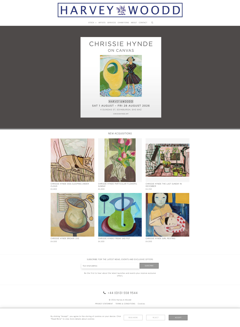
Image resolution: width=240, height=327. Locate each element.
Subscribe (149, 266)
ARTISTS (102, 23)
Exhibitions (123, 23)
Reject (156, 318)
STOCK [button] (91, 23)
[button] (152, 22)
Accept (178, 318)
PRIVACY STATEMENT (104, 304)
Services (111, 23)
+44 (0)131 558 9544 (122, 293)
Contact (143, 23)
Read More (133, 318)
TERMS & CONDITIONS (125, 304)
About (134, 23)
